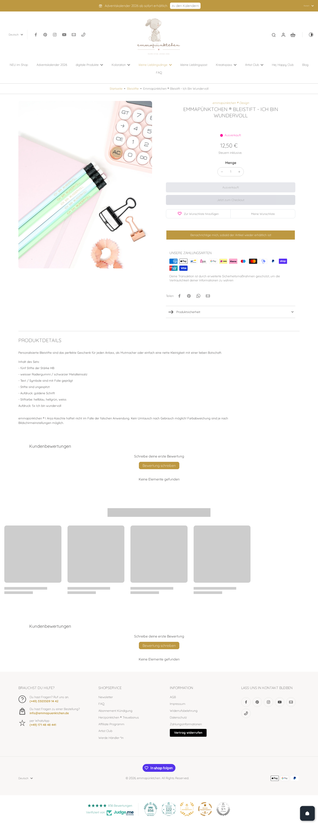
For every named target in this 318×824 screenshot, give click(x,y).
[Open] (307, 813)
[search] (273, 34)
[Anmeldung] (283, 34)
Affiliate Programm (111, 724)
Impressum (177, 704)
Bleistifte (133, 89)
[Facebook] (35, 34)
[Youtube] (64, 34)
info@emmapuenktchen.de (49, 713)
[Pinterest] (45, 34)
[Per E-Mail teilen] (208, 296)
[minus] (222, 171)
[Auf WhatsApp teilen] (198, 296)
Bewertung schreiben (159, 465)
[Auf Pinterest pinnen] (189, 296)
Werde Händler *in (111, 738)
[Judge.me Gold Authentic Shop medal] (187, 809)
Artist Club (105, 731)
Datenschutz (178, 717)
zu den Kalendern (185, 6)
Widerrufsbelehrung (184, 711)
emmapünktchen (148, 778)
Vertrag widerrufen (188, 733)
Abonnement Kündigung (115, 711)
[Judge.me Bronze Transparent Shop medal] (205, 809)
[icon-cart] (292, 34)
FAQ (101, 704)
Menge (230, 163)
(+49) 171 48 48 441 (43, 725)
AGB (173, 697)
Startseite (116, 89)
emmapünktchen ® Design (230, 103)
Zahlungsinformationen (186, 724)
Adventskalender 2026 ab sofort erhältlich (136, 6)
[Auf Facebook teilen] (179, 296)
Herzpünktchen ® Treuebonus (118, 717)
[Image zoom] (85, 184)
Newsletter (105, 697)
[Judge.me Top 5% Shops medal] (223, 809)
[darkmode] (308, 34)
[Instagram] (54, 34)
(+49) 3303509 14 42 (44, 701)
